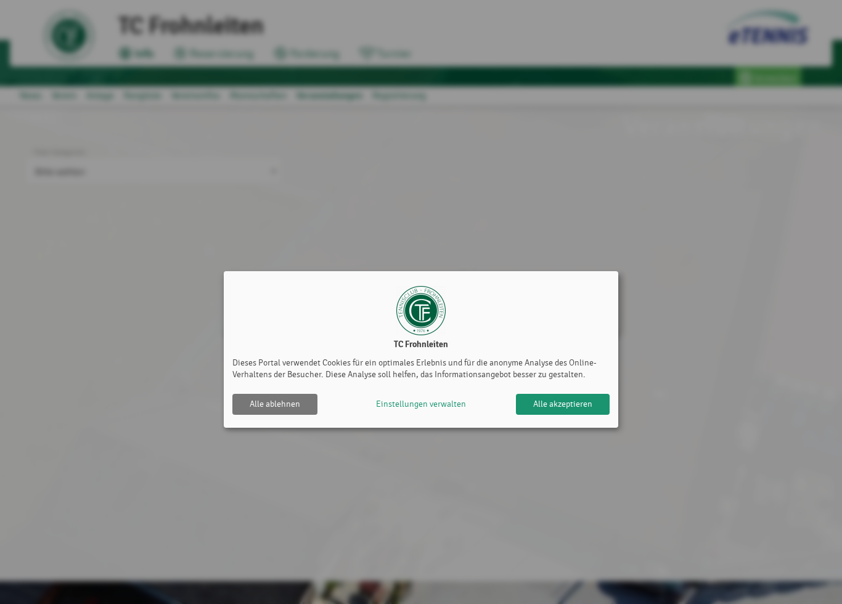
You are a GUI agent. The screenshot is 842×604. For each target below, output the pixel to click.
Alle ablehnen (275, 404)
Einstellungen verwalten (421, 404)
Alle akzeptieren (562, 404)
